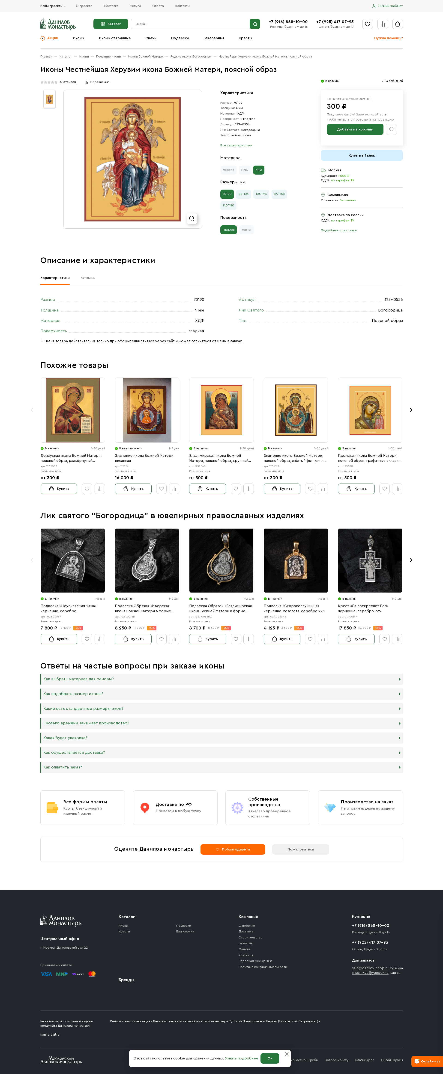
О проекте (84, 6)
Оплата (158, 6)
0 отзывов (68, 82)
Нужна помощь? (388, 38)
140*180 (228, 205)
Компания (248, 917)
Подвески (180, 38)
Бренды (126, 980)
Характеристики (55, 278)
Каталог (114, 24)
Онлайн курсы (392, 1060)
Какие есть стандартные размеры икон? (83, 709)
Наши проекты (51, 6)
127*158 (279, 194)
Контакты (182, 6)
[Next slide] (411, 410)
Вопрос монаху (337, 1060)
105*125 (261, 194)
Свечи (150, 38)
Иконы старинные (115, 38)
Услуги (135, 6)
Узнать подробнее (241, 1058)
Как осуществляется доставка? (74, 752)
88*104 (244, 194)
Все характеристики (236, 145)
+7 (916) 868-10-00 (288, 22)
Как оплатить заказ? (62, 767)
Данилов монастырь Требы (297, 1060)
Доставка (111, 6)
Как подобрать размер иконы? (73, 694)
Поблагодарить (236, 849)
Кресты (245, 38)
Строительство (251, 937)
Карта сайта (50, 1034)
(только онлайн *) (359, 98)
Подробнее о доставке (339, 230)
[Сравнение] (382, 24)
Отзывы (88, 278)
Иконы (78, 38)
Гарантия (245, 943)
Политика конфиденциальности (263, 967)
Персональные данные (256, 961)
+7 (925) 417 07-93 (335, 22)
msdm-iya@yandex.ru (370, 972)
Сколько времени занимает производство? (86, 723)
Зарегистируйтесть (371, 114)
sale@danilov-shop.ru (370, 968)
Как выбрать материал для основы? (78, 679)
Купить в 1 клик (362, 155)
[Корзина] (397, 24)
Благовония (214, 38)
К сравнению (100, 82)
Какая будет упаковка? (65, 738)
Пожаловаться (300, 849)
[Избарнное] (367, 24)
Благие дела (364, 1060)
